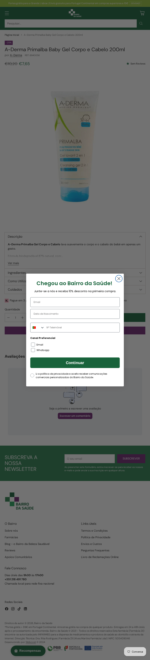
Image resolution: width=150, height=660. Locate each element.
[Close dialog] (118, 278)
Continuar (75, 363)
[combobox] (37, 327)
